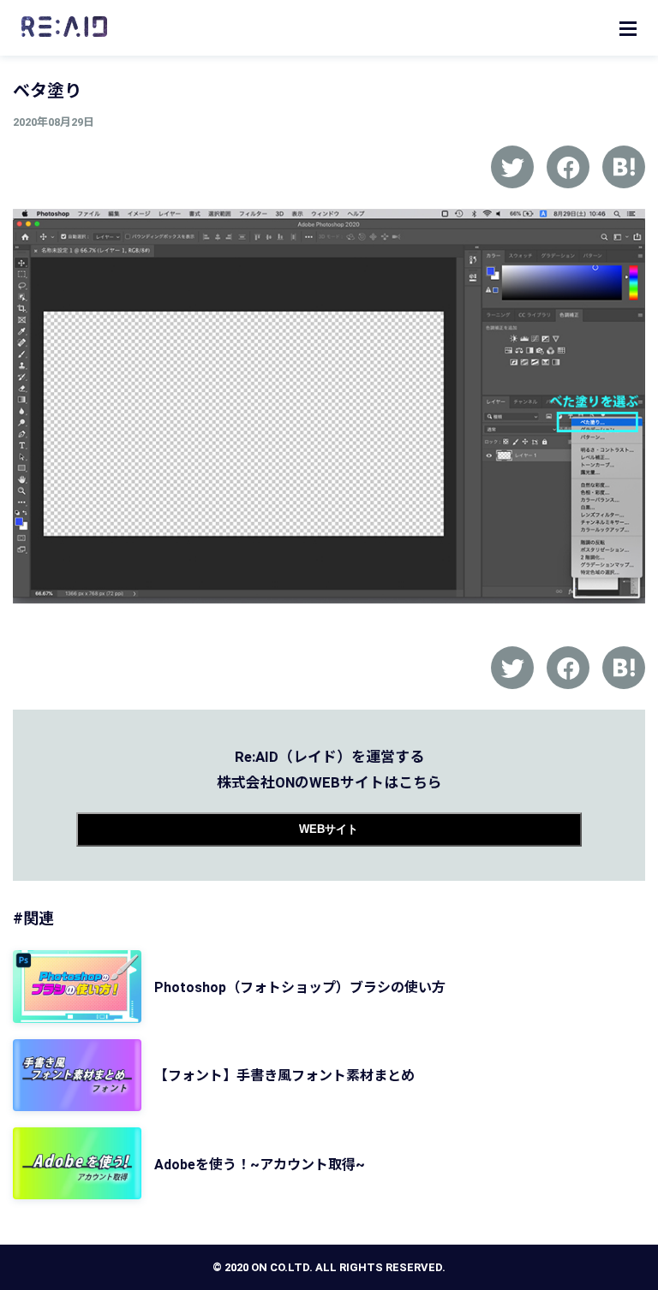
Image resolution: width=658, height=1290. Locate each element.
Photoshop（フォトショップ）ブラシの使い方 (300, 987)
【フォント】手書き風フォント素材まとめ (284, 1075)
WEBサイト (328, 829)
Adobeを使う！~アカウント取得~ (259, 1164)
